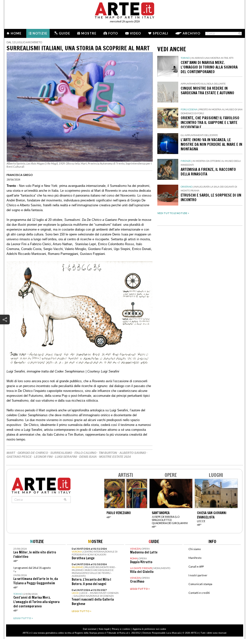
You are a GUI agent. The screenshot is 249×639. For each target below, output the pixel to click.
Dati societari (89, 629)
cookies (126, 629)
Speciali (160, 33)
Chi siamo (194, 549)
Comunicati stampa (200, 584)
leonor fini (43, 456)
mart (11, 453)
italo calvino (85, 453)
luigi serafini (66, 456)
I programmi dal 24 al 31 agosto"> (35, 575)
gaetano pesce (19, 456)
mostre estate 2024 (115, 456)
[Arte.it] (124, 9)
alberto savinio (132, 453)
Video (135, 33)
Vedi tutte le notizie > (173, 213)
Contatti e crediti (199, 592)
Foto (113, 33)
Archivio (191, 33)
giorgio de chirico (33, 453)
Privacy (115, 629)
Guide (64, 33)
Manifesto (194, 557)
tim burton (108, 453)
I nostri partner (197, 575)
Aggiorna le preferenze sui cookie (149, 629)
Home (16, 33)
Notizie (40, 33)
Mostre (88, 33)
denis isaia (88, 456)
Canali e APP (196, 566)
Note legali (104, 629)
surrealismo (61, 453)
